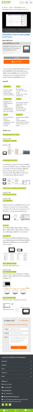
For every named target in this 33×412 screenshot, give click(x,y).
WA (17, 410)
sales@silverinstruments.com (11, 396)
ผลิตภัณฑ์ (4, 361)
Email (6, 410)
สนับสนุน (4, 365)
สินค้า (11, 7)
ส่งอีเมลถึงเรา (25, 320)
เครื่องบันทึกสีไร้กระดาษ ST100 (11, 43)
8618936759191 (7, 390)
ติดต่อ (3, 376)
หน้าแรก (6, 7)
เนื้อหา (5, 337)
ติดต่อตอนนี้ (17, 61)
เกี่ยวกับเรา (4, 372)
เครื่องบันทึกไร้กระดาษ (19, 7)
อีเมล (6, 329)
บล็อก (3, 369)
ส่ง (18, 347)
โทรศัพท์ (6, 333)
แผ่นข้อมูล (16, 57)
